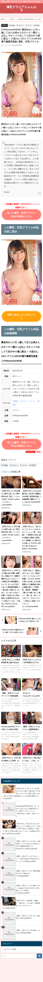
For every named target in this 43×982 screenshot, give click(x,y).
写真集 (13, 25)
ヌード (30, 25)
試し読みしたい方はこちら (22, 316)
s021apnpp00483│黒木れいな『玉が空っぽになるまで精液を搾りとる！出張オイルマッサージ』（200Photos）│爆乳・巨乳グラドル (28, 811)
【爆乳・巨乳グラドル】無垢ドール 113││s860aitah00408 (28, 932)
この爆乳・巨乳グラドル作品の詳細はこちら (22, 214)
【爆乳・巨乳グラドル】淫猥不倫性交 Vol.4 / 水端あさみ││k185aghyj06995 (28, 873)
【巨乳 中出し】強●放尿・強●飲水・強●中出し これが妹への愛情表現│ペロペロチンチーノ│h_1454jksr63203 (21, 904)
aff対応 (37, 25)
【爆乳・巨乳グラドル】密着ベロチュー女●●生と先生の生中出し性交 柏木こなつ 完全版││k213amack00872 (28, 889)
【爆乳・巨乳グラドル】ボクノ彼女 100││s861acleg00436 (28, 917)
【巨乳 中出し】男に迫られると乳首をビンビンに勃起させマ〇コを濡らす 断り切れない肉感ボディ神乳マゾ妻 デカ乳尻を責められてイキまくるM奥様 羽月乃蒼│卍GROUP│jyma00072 (21, 828)
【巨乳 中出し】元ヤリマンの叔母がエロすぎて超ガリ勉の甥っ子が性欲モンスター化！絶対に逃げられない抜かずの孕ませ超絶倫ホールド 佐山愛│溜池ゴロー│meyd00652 (21, 793)
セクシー (21, 25)
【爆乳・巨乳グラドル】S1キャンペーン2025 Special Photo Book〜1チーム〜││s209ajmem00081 (28, 858)
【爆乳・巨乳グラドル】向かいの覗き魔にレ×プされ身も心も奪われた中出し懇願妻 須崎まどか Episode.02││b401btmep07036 (28, 844)
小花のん (4, 25)
